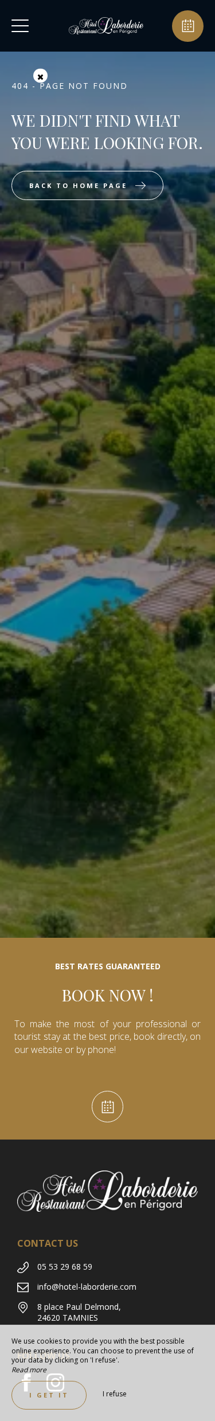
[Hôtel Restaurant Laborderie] (106, 26)
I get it (49, 1395)
